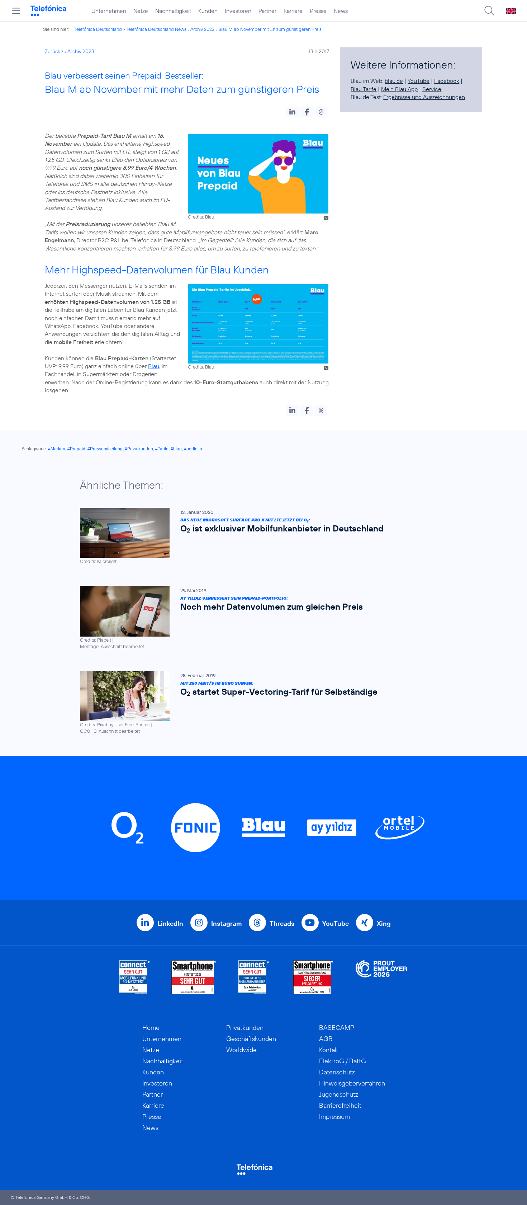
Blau (153, 366)
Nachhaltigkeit (173, 10)
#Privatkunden (139, 448)
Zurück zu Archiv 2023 (69, 51)
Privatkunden (245, 1027)
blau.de (394, 80)
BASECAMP (336, 1027)
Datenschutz (337, 1072)
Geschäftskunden (251, 1039)
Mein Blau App (399, 89)
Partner (267, 10)
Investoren (238, 10)
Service (431, 89)
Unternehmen (108, 10)
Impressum (334, 1116)
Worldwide (241, 1050)
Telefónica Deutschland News (156, 29)
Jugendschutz (338, 1094)
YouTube (418, 80)
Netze (140, 10)
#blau (176, 448)
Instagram (226, 923)
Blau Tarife (363, 89)
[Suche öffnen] (489, 11)
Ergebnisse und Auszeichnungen (424, 96)
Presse (318, 10)
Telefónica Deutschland (98, 29)
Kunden (208, 10)
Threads (282, 923)
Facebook (446, 80)
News (341, 10)
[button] (292, 112)
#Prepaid (76, 448)
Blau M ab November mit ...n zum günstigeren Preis (270, 29)
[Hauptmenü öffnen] (16, 11)
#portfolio (193, 448)
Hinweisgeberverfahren (352, 1083)
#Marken (56, 448)
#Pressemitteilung (105, 448)
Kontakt (329, 1050)
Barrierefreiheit (340, 1105)
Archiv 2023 (202, 29)
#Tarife (161, 448)
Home (151, 1027)
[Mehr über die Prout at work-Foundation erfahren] (381, 977)
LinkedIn (170, 923)
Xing (384, 923)
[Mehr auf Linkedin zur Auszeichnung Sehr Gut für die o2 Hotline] (253, 977)
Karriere (293, 10)
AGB (326, 1039)
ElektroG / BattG (342, 1061)
